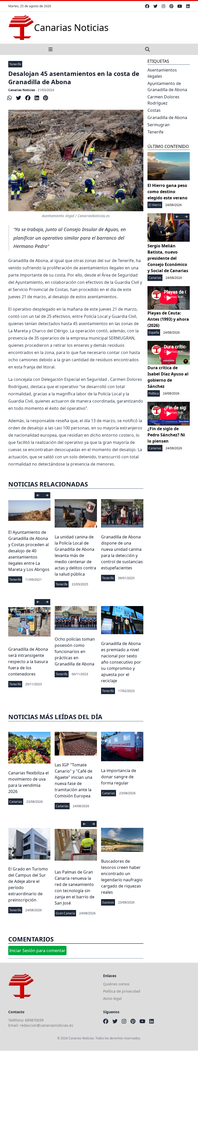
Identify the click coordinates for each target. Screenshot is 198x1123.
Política (153, 393)
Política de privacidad (121, 991)
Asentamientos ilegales (162, 73)
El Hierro (154, 205)
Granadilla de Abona (167, 117)
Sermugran (158, 125)
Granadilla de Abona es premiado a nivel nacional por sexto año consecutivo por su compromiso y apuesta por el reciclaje (121, 662)
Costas (154, 110)
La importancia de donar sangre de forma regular (118, 777)
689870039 (34, 1020)
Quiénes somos (116, 983)
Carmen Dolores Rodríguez (163, 100)
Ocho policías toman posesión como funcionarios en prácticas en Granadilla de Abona (75, 651)
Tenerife (15, 64)
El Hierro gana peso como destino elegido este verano (167, 192)
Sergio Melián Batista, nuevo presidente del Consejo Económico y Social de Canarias (167, 258)
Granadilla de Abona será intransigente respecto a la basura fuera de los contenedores (28, 661)
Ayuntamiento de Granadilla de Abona (167, 86)
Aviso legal (112, 998)
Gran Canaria (65, 913)
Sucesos (108, 902)
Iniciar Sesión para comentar (37, 950)
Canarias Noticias (21, 90)
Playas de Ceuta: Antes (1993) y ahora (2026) (168, 319)
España (153, 332)
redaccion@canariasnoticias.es (46, 1025)
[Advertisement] (99, 1087)
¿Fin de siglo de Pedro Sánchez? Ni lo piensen (166, 435)
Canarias (15, 801)
